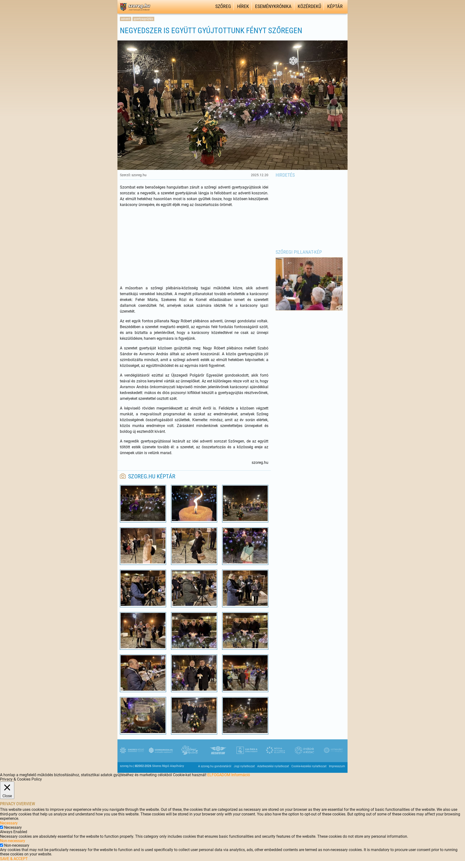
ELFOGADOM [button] (218, 775)
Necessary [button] (9, 823)
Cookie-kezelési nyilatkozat (308, 766)
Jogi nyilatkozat (244, 766)
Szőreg (223, 6)
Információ (240, 775)
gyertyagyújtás (143, 19)
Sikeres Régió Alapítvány (168, 766)
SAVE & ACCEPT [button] (14, 858)
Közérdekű (309, 6)
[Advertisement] (194, 246)
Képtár (335, 6)
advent (125, 19)
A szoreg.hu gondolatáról (214, 766)
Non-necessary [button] (12, 840)
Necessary (13, 827)
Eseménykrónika (273, 6)
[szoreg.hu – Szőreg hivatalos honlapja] (135, 11)
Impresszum (337, 766)
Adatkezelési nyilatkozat (273, 766)
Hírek (243, 6)
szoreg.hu (126, 766)
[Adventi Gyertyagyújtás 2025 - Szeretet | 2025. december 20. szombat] (143, 519)
